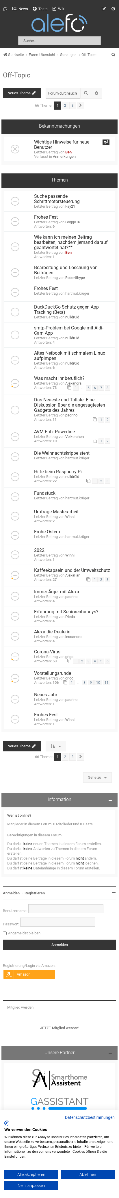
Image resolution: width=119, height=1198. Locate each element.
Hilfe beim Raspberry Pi (58, 471)
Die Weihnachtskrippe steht (62, 453)
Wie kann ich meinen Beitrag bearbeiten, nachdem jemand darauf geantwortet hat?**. (71, 242)
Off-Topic (16, 75)
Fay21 (70, 206)
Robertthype (75, 278)
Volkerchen (74, 436)
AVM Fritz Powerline (54, 431)
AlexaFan (72, 575)
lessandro (73, 637)
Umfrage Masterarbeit (56, 511)
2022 (39, 550)
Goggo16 (72, 222)
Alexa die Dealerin (52, 632)
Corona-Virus (47, 652)
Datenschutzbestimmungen (90, 1118)
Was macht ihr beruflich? (59, 378)
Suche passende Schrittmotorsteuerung (57, 199)
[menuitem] (20, 9)
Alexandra (73, 383)
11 (107, 683)
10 (98, 683)
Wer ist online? (19, 815)
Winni (70, 516)
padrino (71, 415)
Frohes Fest (46, 217)
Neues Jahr (45, 694)
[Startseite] (59, 24)
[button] (80, 105)
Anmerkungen (64, 156)
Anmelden (11, 893)
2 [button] (65, 106)
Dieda (70, 617)
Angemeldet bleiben (24, 933)
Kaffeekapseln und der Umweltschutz (72, 570)
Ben (68, 152)
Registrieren (35, 893)
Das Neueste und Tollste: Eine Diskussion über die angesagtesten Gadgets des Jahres (69, 405)
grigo (69, 657)
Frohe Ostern (47, 531)
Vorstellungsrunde (52, 673)
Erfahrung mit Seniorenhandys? (66, 612)
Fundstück (44, 493)
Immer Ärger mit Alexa (56, 592)
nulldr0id (72, 317)
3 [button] (73, 106)
